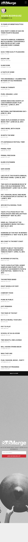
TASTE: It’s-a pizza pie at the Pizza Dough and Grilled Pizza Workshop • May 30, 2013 (14, 214)
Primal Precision (8, 155)
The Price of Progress (10, 367)
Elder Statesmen (8, 162)
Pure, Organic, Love (9, 94)
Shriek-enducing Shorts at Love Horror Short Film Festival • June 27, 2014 (12, 103)
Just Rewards (6, 306)
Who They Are (6, 353)
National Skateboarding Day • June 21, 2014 (14, 112)
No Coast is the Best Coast (12, 241)
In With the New (7, 135)
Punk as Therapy (8, 87)
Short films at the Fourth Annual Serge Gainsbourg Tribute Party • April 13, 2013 (13, 250)
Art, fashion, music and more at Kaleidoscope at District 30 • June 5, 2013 (13, 196)
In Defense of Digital (9, 259)
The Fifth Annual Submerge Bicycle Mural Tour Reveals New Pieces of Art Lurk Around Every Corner (13, 42)
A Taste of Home (7, 72)
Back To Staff (14, 373)
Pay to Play (6, 327)
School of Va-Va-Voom (10, 333)
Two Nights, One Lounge (11, 340)
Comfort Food (7, 293)
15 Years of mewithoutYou (12, 24)
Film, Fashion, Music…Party (12, 360)
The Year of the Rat (9, 313)
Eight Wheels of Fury (10, 286)
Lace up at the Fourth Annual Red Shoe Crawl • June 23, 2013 (14, 176)
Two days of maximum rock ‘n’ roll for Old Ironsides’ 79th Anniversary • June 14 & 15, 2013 (14, 186)
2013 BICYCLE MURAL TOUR (11, 205)
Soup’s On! (5, 59)
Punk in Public (7, 300)
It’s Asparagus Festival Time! (13, 142)
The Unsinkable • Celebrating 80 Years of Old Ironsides (13, 80)
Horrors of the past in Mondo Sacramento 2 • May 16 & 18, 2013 (14, 234)
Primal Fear (6, 149)
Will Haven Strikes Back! (11, 347)
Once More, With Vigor (10, 128)
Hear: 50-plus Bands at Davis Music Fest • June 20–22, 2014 (13, 121)
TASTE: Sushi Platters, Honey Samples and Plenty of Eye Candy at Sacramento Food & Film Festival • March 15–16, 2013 (13, 269)
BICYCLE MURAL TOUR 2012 (11, 320)
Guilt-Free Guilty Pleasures (12, 52)
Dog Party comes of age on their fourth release (12, 32)
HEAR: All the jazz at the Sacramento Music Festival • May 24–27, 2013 (13, 224)
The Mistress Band (8, 279)
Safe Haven (5, 169)
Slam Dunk (5, 65)
